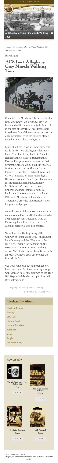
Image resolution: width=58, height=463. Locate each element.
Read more (40, 439)
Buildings (11, 312)
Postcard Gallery (14, 342)
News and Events (20, 47)
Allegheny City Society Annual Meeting (25, 287)
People (10, 338)
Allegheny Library (15, 308)
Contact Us (33, 2)
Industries (11, 329)
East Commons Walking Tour (37, 292)
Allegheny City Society (17, 454)
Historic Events (14, 321)
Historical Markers (15, 325)
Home (22, 2)
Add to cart (18, 392)
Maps (9, 334)
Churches (11, 316)
